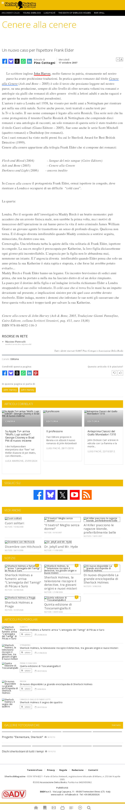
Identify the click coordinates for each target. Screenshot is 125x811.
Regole (63, 770)
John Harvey (42, 73)
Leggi (27, 634)
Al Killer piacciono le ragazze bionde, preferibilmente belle (100, 528)
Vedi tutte (116, 725)
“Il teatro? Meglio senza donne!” (61, 527)
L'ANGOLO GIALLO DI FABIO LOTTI (35, 699)
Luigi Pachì (49, 12)
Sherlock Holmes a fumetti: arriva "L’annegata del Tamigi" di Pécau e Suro (23, 580)
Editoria (14, 359)
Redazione (78, 770)
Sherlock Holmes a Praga (19, 604)
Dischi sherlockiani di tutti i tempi (23, 751)
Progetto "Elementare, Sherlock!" (22, 737)
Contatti (93, 770)
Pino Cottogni (44, 62)
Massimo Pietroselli (15, 341)
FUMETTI (24, 627)
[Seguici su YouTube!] (74, 494)
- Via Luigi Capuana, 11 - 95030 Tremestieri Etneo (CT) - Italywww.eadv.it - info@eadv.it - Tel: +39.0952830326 (75, 793)
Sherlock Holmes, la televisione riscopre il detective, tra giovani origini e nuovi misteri (60, 582)
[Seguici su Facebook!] (38, 494)
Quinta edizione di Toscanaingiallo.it (58, 606)
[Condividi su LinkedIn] (29, 61)
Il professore (54, 431)
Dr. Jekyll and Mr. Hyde (61, 546)
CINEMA (10, 421)
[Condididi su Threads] (17, 61)
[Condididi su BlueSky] (11, 61)
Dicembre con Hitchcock (23, 546)
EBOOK (23, 681)
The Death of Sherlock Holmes (74, 12)
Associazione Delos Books (53, 782)
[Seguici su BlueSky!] (50, 494)
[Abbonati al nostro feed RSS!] (86, 494)
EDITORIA (52, 421)
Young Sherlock (32, 12)
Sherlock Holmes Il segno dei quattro (41, 702)
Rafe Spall (99, 12)
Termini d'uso (34, 770)
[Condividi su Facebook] (4, 61)
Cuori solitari (14, 523)
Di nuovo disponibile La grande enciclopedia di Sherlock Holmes (101, 578)
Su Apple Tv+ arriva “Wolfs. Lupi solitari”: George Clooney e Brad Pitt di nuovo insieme (19, 436)
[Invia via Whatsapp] (23, 61)
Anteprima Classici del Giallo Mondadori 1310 (102, 433)
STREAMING (25, 645)
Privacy (51, 770)
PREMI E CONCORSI (28, 663)
